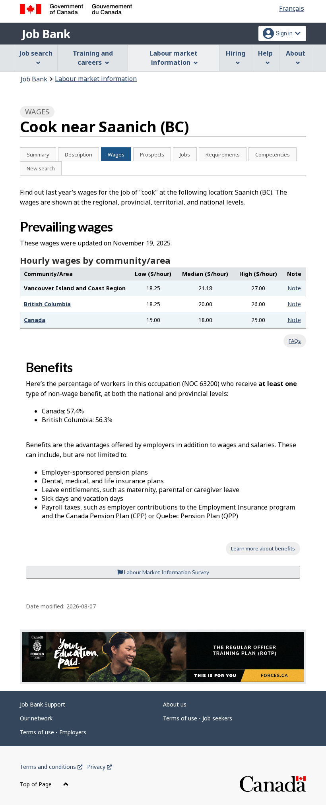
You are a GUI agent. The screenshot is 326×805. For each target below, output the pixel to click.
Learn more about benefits (263, 548)
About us (174, 704)
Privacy (99, 766)
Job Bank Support (42, 704)
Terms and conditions (51, 766)
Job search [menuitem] (35, 53)
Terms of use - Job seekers (197, 718)
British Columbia (47, 304)
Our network (36, 718)
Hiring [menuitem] (235, 53)
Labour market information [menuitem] (173, 58)
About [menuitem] (295, 53)
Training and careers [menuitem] (93, 58)
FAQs (295, 340)
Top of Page (36, 784)
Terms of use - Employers (53, 732)
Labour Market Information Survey (166, 572)
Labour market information (96, 78)
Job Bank (46, 33)
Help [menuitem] (265, 53)
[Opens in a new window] (163, 657)
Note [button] (294, 288)
